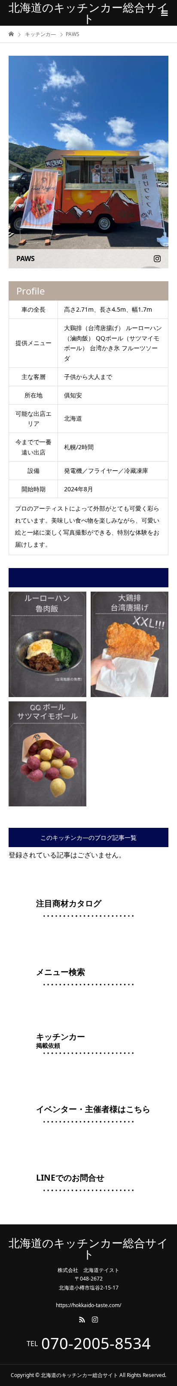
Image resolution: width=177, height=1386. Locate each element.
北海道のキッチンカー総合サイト (88, 13)
